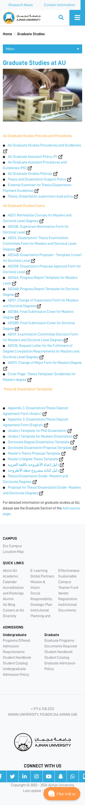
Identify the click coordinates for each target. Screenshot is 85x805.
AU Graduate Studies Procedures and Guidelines (44, 145)
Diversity (9, 616)
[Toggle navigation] (77, 18)
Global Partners (42, 576)
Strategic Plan (41, 605)
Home (7, 34)
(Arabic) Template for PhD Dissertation (37, 431)
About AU (10, 571)
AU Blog (9, 605)
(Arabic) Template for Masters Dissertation (40, 436)
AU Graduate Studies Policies (30, 174)
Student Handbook (17, 657)
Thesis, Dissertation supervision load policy (40, 196)
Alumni (8, 599)
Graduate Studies (31, 34)
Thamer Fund (68, 588)
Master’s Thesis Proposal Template (34, 453)
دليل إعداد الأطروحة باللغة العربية (33, 465)
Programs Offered (16, 640)
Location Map (13, 552)
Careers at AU (13, 610)
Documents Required (60, 646)
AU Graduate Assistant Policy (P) (32, 157)
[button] (61, 793)
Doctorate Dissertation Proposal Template (40, 448)
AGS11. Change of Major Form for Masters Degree (45, 363)
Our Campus (12, 546)
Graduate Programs (59, 640)
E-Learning (38, 571)
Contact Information (59, 5)
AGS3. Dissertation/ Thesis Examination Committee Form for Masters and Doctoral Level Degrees (39, 243)
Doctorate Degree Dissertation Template (38, 442)
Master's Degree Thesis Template (33, 459)
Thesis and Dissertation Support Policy (37, 179)
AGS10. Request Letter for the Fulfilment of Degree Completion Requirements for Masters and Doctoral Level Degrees (41, 351)
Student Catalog (15, 663)
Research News (20, 5)
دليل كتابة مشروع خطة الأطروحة (33, 470)
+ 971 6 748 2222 (42, 709)
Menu (10, 49)
